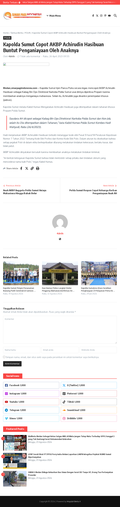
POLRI (27, 33)
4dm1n (12, 56)
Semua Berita (17, 33)
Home (6, 33)
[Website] (60, 239)
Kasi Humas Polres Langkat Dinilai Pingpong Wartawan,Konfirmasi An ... (58, 289)
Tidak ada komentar (30, 56)
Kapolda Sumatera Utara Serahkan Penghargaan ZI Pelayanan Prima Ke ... (98, 289)
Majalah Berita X (74, 501)
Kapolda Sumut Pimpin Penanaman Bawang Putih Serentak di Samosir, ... (19, 289)
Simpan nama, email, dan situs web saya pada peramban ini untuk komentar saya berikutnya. (52, 357)
